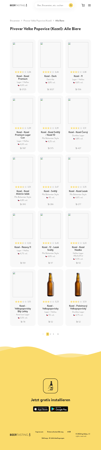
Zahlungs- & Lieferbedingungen (53, 438)
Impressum (39, 432)
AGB (69, 432)
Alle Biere (59, 20)
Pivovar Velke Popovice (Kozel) (38, 20)
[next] (58, 334)
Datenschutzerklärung (55, 432)
